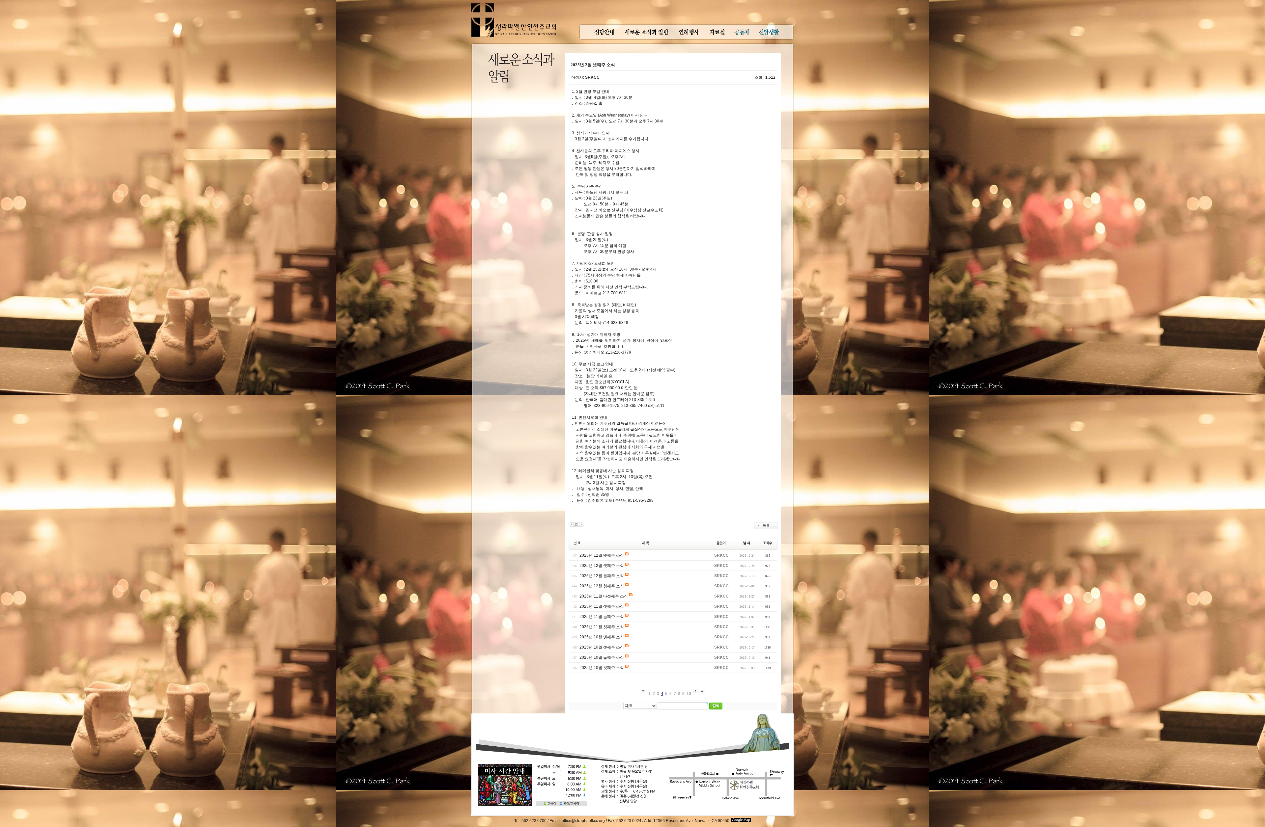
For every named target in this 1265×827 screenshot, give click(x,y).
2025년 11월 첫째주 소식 (601, 627)
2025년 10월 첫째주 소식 (601, 667)
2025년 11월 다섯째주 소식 (603, 596)
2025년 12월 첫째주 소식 (601, 586)
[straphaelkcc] (513, 3)
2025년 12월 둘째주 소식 (601, 576)
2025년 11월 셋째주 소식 (601, 606)
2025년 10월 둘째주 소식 (601, 657)
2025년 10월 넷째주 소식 (601, 637)
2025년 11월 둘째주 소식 (601, 616)
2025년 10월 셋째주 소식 (601, 647)
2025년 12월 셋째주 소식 (601, 565)
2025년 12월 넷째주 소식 (601, 555)
